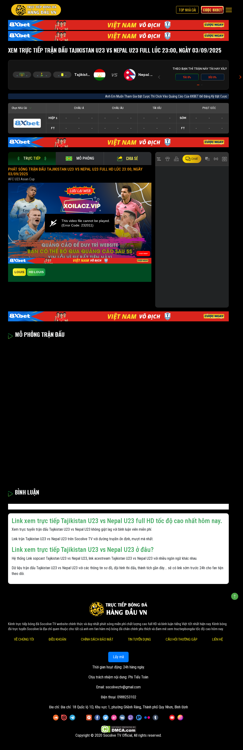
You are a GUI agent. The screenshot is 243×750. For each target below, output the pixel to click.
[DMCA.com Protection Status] (118, 729)
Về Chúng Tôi (24, 639)
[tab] (32, 158)
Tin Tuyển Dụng (139, 639)
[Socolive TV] (36, 9)
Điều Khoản (57, 639)
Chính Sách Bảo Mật (97, 639)
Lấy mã (118, 657)
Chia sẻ (132, 158)
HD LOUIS (36, 272)
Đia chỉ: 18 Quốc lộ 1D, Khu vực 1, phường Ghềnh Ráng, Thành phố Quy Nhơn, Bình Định (124, 707)
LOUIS (19, 272)
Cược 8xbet (212, 9)
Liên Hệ (217, 639)
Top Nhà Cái (187, 9)
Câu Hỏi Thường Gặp (181, 639)
